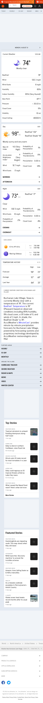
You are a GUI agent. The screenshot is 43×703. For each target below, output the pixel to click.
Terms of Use (5, 697)
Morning (6, 177)
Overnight (7, 232)
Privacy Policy (13, 697)
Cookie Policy (20, 697)
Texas (41, 643)
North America (15, 643)
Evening (6, 228)
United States (30, 643)
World (4, 643)
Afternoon (7, 182)
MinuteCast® (24, 322)
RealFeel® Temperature (14, 306)
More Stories (10, 495)
